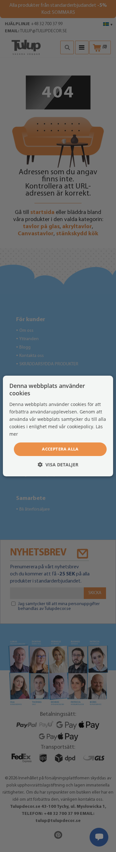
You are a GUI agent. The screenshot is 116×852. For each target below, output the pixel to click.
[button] (58, 464)
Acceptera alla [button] (60, 449)
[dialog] (58, 426)
